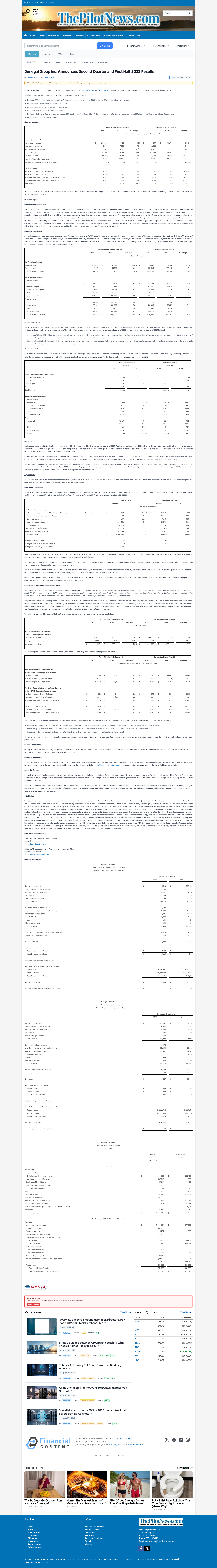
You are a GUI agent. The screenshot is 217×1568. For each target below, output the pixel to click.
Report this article (33, 1304)
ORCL (137, 1355)
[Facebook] (174, 1443)
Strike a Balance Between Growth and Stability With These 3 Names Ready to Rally (91, 1344)
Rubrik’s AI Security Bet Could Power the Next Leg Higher (90, 1367)
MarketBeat (67, 1333)
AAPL (107, 1400)
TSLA (137, 1360)
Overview (47, 62)
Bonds (83, 1333)
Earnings (100, 1423)
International (87, 62)
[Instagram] (188, 1443)
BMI (107, 1355)
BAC (137, 1334)
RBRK (113, 1378)
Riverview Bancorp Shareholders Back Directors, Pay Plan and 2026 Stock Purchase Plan (92, 1321)
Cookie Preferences (40, 1562)
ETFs (59, 54)
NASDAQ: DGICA (87, 90)
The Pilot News (46, 1559)
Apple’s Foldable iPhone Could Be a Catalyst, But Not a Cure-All (93, 1389)
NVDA (137, 1351)
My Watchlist (159, 45)
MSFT (107, 1378)
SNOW (115, 1423)
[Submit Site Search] (189, 13)
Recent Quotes (134, 45)
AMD (137, 1330)
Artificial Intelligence (87, 1378)
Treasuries (103, 62)
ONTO (113, 1355)
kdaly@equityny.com (38, 844)
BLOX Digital (174, 1559)
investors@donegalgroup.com (41, 854)
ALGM (102, 1355)
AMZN (137, 1321)
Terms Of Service (135, 1444)
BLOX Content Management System (149, 1559)
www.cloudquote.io (124, 1438)
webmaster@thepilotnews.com (160, 1541)
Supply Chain (85, 1355)
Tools (72, 54)
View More (125, 1312)
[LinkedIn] (181, 1443)
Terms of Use (83, 1559)
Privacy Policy (117, 1444)
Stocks (46, 54)
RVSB (97, 1333)
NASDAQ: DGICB (105, 90)
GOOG (138, 1338)
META (137, 1343)
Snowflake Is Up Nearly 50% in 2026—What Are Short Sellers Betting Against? (92, 1412)
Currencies (71, 62)
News (59, 62)
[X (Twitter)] (167, 1443)
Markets (32, 54)
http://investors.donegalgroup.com (109, 765)
